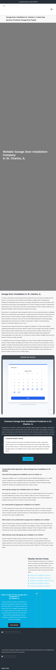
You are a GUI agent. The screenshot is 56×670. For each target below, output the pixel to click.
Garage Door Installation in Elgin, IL (39, 583)
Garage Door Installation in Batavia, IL (40, 578)
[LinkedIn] (3, 662)
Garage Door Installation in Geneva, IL (40, 575)
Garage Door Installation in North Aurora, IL (42, 580)
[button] (51, 9)
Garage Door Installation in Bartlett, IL (40, 586)
